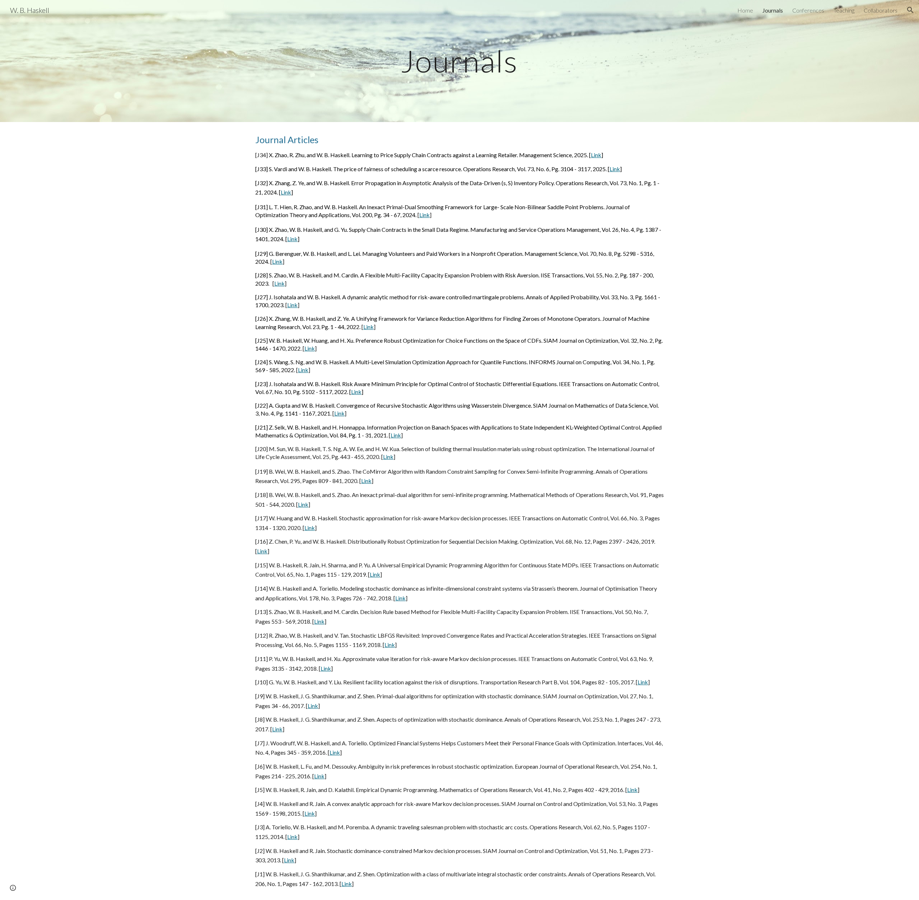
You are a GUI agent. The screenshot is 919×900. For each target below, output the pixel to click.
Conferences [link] (808, 10)
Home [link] (745, 10)
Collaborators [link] (880, 10)
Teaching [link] (844, 10)
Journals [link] (772, 10)
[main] (459, 61)
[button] (910, 10)
